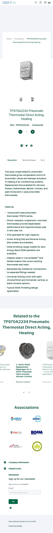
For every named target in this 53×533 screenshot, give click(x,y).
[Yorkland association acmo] (16, 446)
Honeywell (37, 125)
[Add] (33, 132)
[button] (36, 2)
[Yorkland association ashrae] (37, 419)
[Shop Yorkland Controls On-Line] (9, 2)
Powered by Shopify (15, 526)
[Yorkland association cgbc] (37, 446)
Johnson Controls (23, 382)
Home (9, 39)
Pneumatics (19, 39)
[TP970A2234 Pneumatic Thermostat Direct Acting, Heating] (20, 99)
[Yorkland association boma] (37, 432)
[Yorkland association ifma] (16, 432)
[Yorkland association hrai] (16, 419)
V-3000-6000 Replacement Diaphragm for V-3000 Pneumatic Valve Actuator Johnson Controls (24, 370)
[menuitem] (36, 2)
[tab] (12, 160)
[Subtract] (20, 132)
